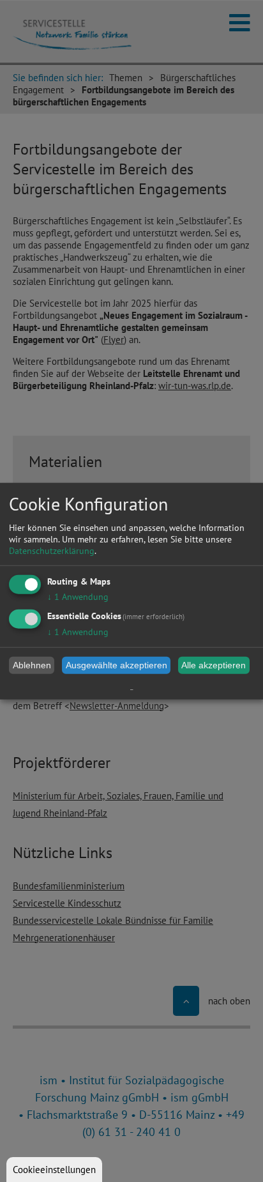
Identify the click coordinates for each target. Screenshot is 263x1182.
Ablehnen (32, 665)
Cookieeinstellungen (54, 1169)
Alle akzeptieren (213, 665)
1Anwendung (78, 596)
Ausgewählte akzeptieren (116, 665)
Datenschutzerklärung (51, 550)
